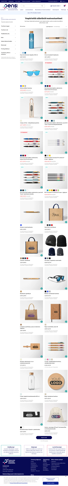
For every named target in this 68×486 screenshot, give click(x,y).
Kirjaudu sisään (56, 6)
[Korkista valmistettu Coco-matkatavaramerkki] (31, 346)
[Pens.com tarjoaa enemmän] (9, 461)
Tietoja (32, 461)
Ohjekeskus (11, 1)
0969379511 (4, 1)
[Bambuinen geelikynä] (31, 278)
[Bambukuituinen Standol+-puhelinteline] (31, 414)
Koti (2, 18)
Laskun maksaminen (36, 1)
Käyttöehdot (33, 467)
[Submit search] (42, 5)
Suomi (63, 1)
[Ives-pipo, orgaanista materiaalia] (56, 245)
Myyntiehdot (33, 469)
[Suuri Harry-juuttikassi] (56, 212)
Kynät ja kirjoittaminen (13, 9)
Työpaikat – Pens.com (35, 470)
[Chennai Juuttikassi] (31, 245)
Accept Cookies (50, 483)
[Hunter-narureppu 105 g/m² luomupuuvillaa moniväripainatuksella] (56, 414)
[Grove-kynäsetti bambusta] (56, 39)
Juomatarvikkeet (29, 9)
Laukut (21, 9)
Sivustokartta (54, 468)
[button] (21, 53)
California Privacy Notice (21, 483)
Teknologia (63, 9)
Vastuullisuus (33, 463)
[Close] (65, 476)
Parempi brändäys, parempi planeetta (8, 19)
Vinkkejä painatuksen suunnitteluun (46, 469)
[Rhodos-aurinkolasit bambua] (56, 278)
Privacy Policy (13, 483)
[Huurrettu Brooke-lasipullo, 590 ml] (31, 39)
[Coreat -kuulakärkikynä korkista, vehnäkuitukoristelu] (56, 346)
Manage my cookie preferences (50, 479)
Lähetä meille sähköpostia (8, 469)
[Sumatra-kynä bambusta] (31, 212)
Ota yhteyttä (54, 469)
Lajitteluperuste (49, 26)
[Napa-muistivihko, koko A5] (56, 311)
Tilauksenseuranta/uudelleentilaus (58, 463)
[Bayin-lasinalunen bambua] (56, 381)
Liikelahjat (45, 463)
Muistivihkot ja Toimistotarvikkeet (42, 9)
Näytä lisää (44, 437)
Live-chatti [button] (17, 1)
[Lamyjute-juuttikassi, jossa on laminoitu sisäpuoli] (31, 311)
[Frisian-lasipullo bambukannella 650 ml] (31, 381)
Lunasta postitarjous (55, 466)
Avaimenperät (56, 9)
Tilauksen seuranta (26, 1)
